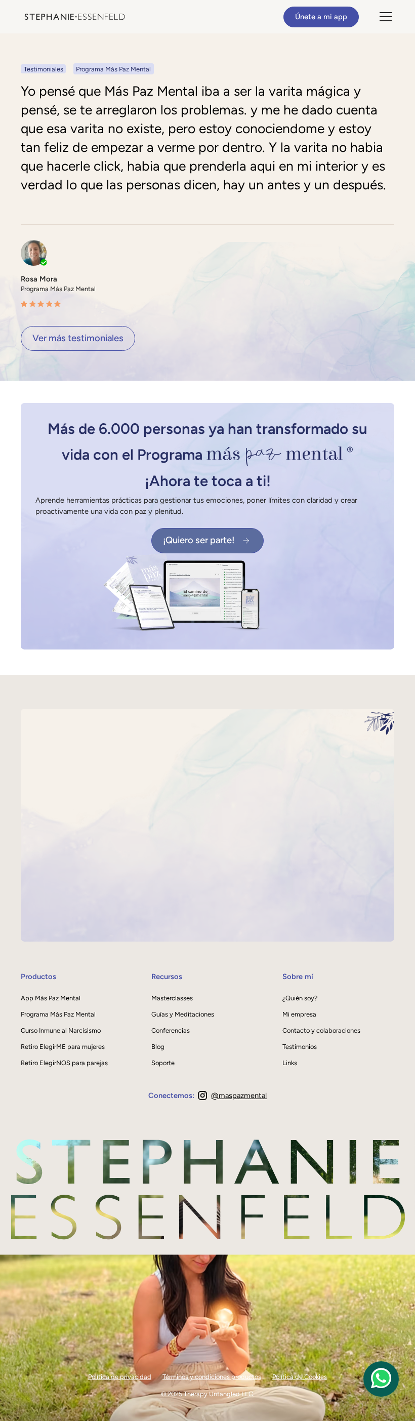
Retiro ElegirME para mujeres (63, 1046)
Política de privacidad (119, 1377)
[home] (75, 17)
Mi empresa (299, 1014)
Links (289, 1063)
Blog (157, 1046)
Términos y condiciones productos (211, 1377)
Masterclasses (172, 998)
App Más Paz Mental (50, 998)
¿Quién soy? (299, 998)
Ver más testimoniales (77, 338)
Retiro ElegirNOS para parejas (64, 1063)
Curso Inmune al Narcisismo (61, 1030)
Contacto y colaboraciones (321, 1030)
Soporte (163, 1063)
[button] (384, 17)
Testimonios (299, 1046)
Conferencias (170, 1030)
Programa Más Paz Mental (58, 1014)
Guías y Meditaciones (182, 1014)
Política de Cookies (299, 1377)
